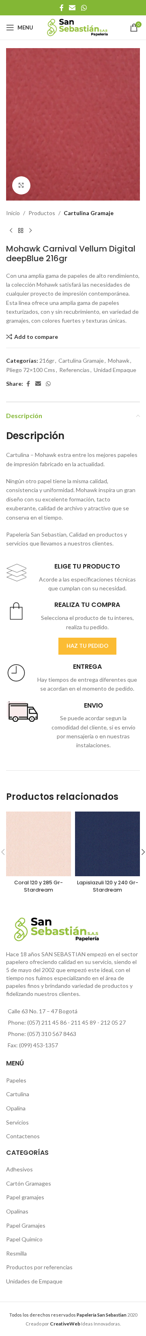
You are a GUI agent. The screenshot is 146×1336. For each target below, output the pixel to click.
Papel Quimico (24, 1239)
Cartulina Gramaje (89, 212)
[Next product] (30, 231)
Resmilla (16, 1253)
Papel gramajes (25, 1197)
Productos (41, 212)
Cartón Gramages (28, 1183)
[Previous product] (11, 231)
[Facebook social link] (62, 8)
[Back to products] (21, 231)
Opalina (16, 1108)
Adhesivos (19, 1169)
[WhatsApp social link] (83, 8)
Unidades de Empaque (34, 1281)
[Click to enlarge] (21, 185)
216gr (46, 360)
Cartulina (17, 1094)
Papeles (16, 1080)
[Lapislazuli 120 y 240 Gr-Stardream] (107, 844)
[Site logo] (77, 26)
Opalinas (17, 1211)
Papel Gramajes (25, 1225)
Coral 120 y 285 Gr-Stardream (38, 886)
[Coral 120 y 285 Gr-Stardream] (38, 844)
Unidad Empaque (115, 369)
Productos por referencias (39, 1267)
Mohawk (118, 360)
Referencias (74, 369)
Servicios (17, 1122)
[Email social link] (72, 8)
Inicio (13, 212)
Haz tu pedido (87, 646)
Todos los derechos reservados (68, 1314)
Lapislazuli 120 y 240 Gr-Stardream (107, 886)
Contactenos (23, 1136)
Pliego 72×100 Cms (30, 369)
